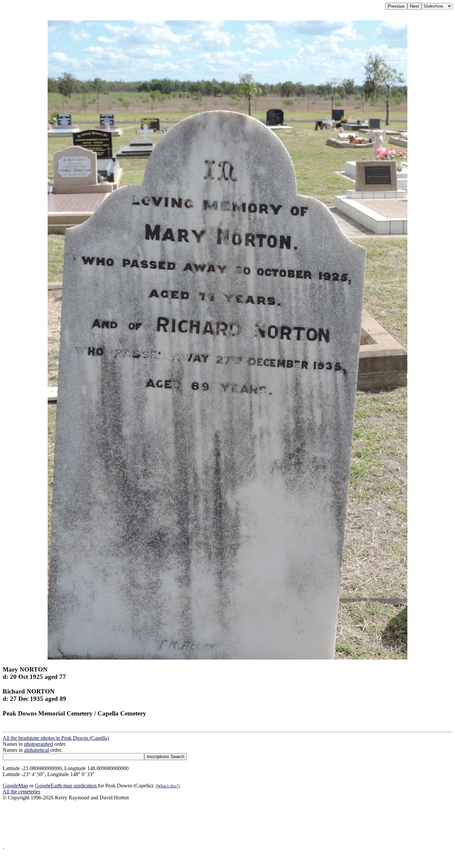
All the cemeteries (21, 791)
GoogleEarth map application (66, 785)
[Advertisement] (202, 824)
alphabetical (36, 750)
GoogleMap (15, 785)
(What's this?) (168, 785)
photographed (38, 744)
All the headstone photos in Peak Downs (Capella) (56, 738)
